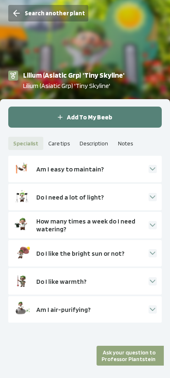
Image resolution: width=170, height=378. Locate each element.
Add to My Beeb (89, 117)
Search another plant (55, 13)
